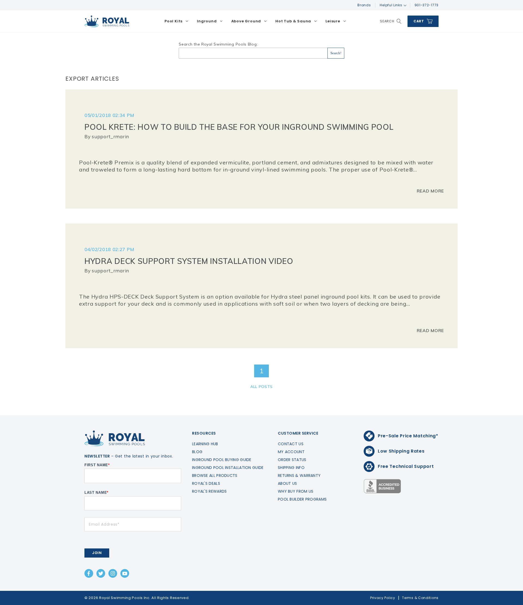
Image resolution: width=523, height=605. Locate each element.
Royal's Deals (206, 483)
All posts (261, 386)
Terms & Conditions (420, 597)
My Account (291, 451)
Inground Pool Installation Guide (228, 467)
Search (387, 21)
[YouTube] (124, 573)
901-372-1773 (427, 5)
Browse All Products (215, 475)
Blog (197, 451)
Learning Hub (205, 444)
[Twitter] (100, 573)
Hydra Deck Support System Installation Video (188, 261)
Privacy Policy (382, 597)
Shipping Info (291, 467)
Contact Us (290, 444)
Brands (364, 5)
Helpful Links (391, 5)
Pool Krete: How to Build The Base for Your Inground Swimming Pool (239, 127)
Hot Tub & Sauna (293, 21)
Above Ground (246, 21)
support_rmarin (110, 136)
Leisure (333, 21)
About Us (287, 483)
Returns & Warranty (299, 475)
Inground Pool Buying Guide (221, 459)
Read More (430, 191)
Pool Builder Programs (302, 499)
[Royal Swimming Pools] (106, 21)
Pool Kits (174, 21)
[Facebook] (88, 573)
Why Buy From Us (296, 491)
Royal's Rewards (209, 491)
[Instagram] (112, 573)
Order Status (292, 459)
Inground (207, 21)
